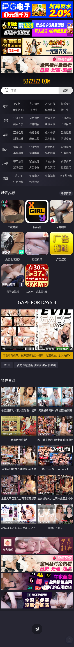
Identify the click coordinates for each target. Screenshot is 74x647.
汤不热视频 (66, 175)
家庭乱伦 (34, 161)
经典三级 (34, 138)
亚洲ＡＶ (18, 118)
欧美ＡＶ (50, 118)
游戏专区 (66, 103)
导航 (5, 178)
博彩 (5, 106)
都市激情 (18, 161)
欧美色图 (50, 147)
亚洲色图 (34, 147)
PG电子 (18, 103)
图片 (5, 149)
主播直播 (50, 124)
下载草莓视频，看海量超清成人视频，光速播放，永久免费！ (37, 355)
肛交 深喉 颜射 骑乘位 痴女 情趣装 (36, 365)
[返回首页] (69, 639)
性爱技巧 (66, 167)
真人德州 (34, 103)
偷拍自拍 (34, 132)
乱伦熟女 (50, 138)
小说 (5, 164)
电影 (5, 135)
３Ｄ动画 (66, 118)
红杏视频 (18, 181)
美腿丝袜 (18, 153)
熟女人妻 (18, 124)
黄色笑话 (50, 167)
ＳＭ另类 (66, 124)
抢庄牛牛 (66, 109)
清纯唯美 (34, 153)
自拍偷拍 (34, 118)
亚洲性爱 (18, 132)
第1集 (7, 365)
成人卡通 (50, 132)
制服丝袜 (18, 138)
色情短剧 (34, 181)
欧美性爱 (66, 132)
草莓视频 (50, 175)
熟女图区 (50, 153)
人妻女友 (50, 161)
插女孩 (18, 175)
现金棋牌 (50, 109)
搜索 (65, 90)
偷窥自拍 (18, 147)
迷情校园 (18, 167)
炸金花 (34, 109)
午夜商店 (34, 175)
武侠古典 (66, 161)
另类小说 (34, 167)
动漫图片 (66, 147)
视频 (5, 121)
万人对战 (50, 103)
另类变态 (66, 138)
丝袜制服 (34, 124)
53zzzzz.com (37, 81)
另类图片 (66, 153)
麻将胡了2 (18, 109)
